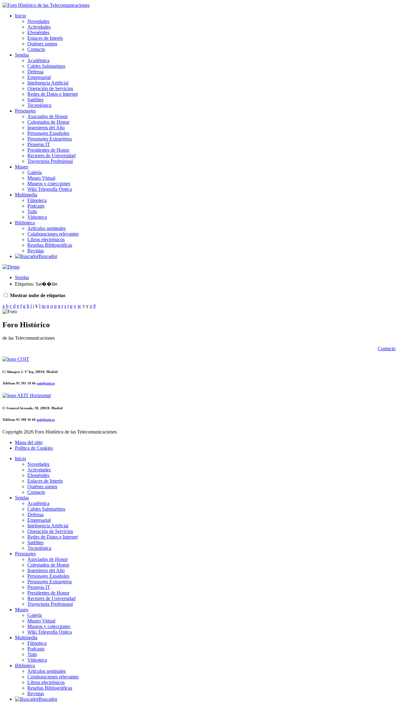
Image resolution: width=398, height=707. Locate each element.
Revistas (35, 250)
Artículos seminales (46, 228)
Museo (21, 166)
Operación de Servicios (50, 88)
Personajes (25, 110)
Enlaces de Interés (45, 38)
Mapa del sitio (29, 442)
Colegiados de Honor (48, 122)
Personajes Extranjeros (49, 138)
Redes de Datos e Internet (52, 94)
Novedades (38, 21)
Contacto (36, 49)
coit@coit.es (46, 383)
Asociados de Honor (47, 116)
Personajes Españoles (48, 133)
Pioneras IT (38, 144)
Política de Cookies (34, 448)
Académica (38, 60)
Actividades (39, 27)
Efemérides (38, 32)
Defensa (35, 71)
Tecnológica (39, 105)
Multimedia (26, 194)
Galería (34, 172)
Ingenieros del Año (46, 127)
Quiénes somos (42, 43)
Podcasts (35, 206)
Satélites (35, 99)
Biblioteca (25, 222)
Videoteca (37, 217)
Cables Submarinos (46, 66)
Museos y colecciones (48, 183)
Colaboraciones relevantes (53, 233)
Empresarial (39, 77)
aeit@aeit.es (46, 419)
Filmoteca (37, 200)
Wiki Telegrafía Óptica (49, 189)
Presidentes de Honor (48, 150)
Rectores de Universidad (51, 155)
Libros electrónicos (46, 239)
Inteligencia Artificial (47, 82)
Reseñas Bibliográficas (49, 245)
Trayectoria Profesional (50, 161)
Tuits (32, 211)
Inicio (20, 15)
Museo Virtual (41, 178)
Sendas (22, 54)
